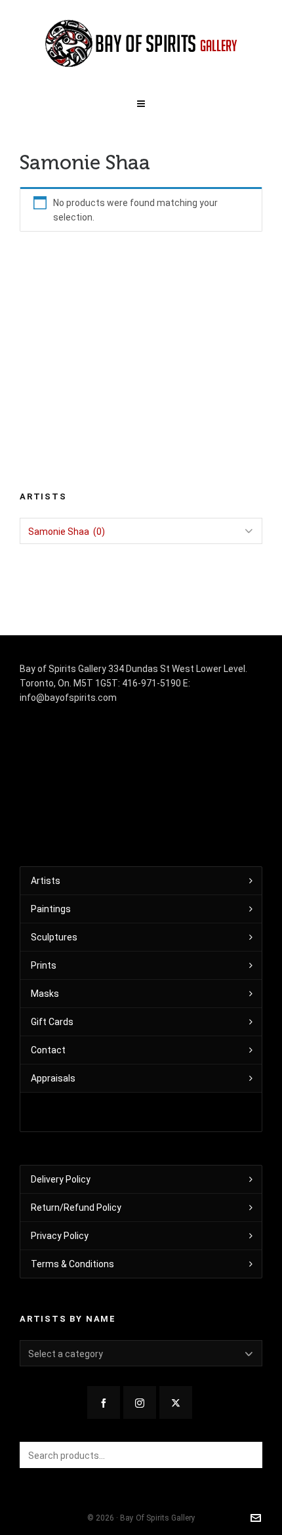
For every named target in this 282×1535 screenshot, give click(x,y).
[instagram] (139, 1402)
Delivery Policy (61, 1179)
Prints (43, 965)
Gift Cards (52, 1022)
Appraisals (53, 1078)
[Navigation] (141, 101)
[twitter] (175, 1402)
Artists (45, 880)
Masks (45, 993)
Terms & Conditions (72, 1264)
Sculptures (54, 937)
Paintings (51, 909)
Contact (48, 1050)
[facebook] (103, 1402)
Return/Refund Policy (76, 1207)
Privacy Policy (60, 1235)
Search (246, 1455)
